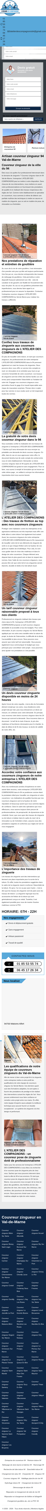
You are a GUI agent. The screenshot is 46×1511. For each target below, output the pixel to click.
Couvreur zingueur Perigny (20, 1346)
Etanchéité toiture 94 (34, 1469)
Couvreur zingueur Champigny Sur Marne (22, 1259)
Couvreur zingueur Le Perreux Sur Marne (36, 1347)
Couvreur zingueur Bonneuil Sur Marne (21, 1245)
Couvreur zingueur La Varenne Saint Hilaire (7, 1432)
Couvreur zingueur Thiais (37, 1383)
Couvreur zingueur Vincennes (6, 1420)
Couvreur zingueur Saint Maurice (37, 1370)
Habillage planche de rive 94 (32, 1478)
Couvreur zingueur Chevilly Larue (22, 1272)
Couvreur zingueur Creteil (8, 1284)
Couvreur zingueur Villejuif (38, 1394)
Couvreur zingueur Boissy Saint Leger (8, 1244)
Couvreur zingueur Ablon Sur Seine (7, 1233)
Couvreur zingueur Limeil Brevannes (37, 1310)
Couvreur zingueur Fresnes (35, 1285)
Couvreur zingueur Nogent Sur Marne (8, 1335)
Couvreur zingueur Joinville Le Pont (8, 1310)
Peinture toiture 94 (34, 1460)
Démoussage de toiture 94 (23, 1487)
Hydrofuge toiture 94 (12, 1483)
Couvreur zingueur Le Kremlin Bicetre (22, 1310)
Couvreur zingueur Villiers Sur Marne (37, 1406)
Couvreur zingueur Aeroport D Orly (37, 1420)
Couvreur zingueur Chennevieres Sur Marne (7, 1273)
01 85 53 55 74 (4, 24)
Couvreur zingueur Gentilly (8, 1297)
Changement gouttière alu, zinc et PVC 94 (23, 1501)
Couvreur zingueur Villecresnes (21, 1395)
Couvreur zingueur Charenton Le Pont (37, 1259)
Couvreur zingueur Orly (37, 1333)
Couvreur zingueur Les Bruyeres (6, 1445)
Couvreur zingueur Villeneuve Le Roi (7, 1408)
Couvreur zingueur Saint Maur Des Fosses (22, 1372)
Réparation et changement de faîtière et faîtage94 (23, 1496)
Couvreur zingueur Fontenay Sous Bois (22, 1287)
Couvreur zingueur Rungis (38, 1358)
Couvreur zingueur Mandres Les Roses (22, 1322)
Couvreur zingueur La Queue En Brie (22, 1360)
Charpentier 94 (27, 1474)
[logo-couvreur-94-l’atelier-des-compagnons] (10, 8)
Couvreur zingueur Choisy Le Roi (38, 1272)
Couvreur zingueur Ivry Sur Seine (36, 1299)
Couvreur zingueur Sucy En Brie (22, 1384)
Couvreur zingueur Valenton (5, 1395)
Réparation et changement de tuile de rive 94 (23, 1492)
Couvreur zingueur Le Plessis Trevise (7, 1360)
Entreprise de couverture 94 (15, 1460)
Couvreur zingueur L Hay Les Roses (22, 1299)
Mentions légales (37, 1509)
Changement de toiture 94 (31, 1483)
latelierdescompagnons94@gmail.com (28, 31)
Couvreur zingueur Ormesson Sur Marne (7, 1347)
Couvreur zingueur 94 (11, 1478)
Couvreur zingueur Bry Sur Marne (38, 1244)
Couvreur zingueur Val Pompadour (21, 1431)
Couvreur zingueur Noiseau (20, 1335)
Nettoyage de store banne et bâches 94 (17, 1465)
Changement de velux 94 (11, 1474)
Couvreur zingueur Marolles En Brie (38, 1321)
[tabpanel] (14, 141)
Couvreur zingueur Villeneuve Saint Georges (23, 1408)
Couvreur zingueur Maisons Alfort (7, 1321)
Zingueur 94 (39, 1474)
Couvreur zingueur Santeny (5, 1384)
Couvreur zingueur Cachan (5, 1258)
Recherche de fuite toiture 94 (14, 1469)
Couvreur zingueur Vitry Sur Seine (22, 1420)
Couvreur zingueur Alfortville (20, 1233)
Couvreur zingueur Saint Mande (7, 1370)
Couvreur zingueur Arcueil (38, 1231)
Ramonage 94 (38, 1465)
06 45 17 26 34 (4, 38)
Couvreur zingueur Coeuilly (35, 1431)
